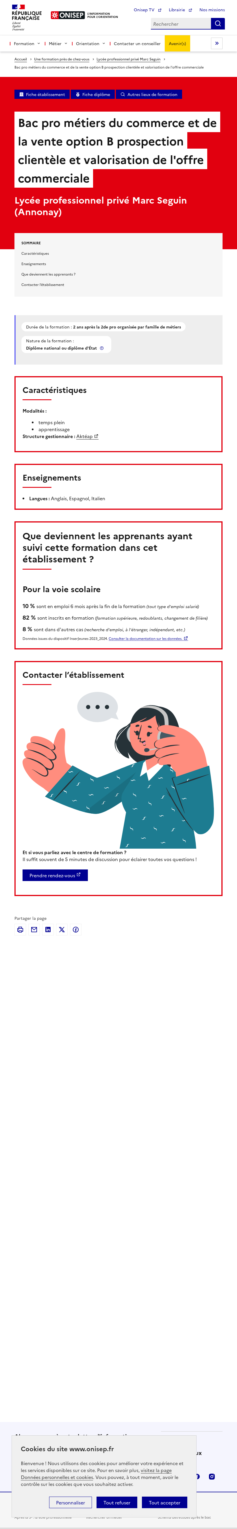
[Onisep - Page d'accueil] (68, 15)
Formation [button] (24, 43)
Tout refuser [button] (116, 1502)
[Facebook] (76, 929)
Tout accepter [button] (164, 1502)
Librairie (177, 9)
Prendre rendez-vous (52, 875)
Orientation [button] (87, 43)
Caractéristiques (35, 253)
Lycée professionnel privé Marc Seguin (128, 58)
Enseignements (33, 263)
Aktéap (84, 436)
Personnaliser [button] (70, 1502)
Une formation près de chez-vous (61, 58)
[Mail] (34, 929)
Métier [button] (55, 43)
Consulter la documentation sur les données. (145, 638)
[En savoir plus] (102, 348)
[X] (62, 929)
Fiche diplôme (96, 94)
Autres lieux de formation (152, 94)
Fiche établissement (45, 94)
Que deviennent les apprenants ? (48, 274)
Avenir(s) (177, 43)
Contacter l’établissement (42, 284)
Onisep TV (144, 9)
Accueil (20, 58)
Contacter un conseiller (137, 43)
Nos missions (212, 9)
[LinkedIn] (48, 929)
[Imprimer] (20, 929)
